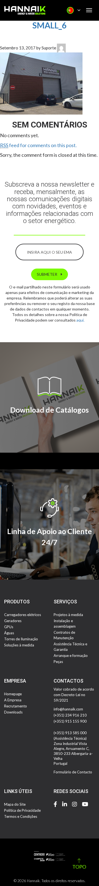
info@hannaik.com (68, 709)
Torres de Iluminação (21, 639)
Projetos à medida (68, 614)
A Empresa (12, 700)
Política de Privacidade (22, 810)
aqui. (80, 320)
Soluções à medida (19, 645)
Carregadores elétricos (22, 614)
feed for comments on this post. (38, 145)
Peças (58, 661)
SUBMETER (47, 274)
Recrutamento (15, 706)
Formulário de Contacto (73, 772)
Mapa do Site (15, 804)
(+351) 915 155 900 (70, 721)
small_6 (49, 25)
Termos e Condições (20, 816)
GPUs (8, 627)
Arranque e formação (71, 655)
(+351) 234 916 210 (70, 715)
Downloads (13, 712)
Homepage (13, 694)
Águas (9, 633)
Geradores (12, 621)
